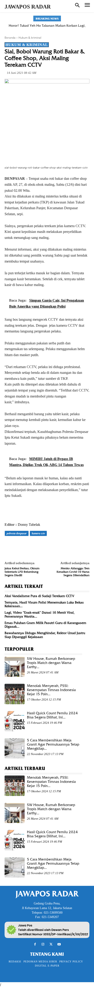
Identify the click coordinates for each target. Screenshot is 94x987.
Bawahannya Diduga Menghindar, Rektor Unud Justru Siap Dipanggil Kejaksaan (45, 635)
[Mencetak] (61, 546)
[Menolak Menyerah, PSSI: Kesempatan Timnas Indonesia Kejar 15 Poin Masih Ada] (15, 694)
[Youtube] (59, 944)
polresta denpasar (17, 533)
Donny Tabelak (29, 524)
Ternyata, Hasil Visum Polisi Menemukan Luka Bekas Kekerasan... (44, 604)
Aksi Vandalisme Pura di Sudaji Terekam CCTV (39, 596)
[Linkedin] (51, 546)
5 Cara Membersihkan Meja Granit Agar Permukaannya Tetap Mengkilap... (53, 744)
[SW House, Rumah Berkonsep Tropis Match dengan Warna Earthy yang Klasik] (15, 667)
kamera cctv (38, 533)
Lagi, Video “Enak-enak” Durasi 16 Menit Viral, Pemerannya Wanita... (40, 614)
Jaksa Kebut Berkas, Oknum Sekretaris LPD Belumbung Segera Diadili (22, 571)
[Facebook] (9, 546)
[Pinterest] (30, 546)
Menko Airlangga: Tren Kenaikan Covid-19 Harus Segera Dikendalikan (73, 571)
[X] (19, 546)
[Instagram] (43, 944)
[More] (72, 546)
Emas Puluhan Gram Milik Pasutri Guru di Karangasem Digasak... (45, 625)
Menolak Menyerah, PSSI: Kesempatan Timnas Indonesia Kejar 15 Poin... (51, 690)
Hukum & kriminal (29, 38)
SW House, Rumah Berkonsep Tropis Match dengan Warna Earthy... (51, 663)
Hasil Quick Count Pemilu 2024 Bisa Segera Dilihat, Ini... (52, 715)
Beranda (10, 38)
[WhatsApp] (40, 546)
